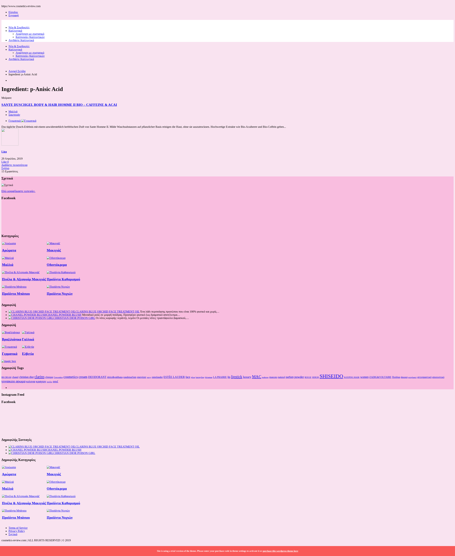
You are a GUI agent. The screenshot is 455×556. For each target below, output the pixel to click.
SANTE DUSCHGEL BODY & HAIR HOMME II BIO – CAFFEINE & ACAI (59, 105)
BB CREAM (6, 377)
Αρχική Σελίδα (17, 71)
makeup (265, 377)
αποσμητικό (438, 377)
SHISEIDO (331, 376)
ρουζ (55, 381)
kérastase (208, 377)
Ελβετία (28, 354)
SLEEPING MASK (352, 377)
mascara (273, 377)
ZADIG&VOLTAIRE (380, 377)
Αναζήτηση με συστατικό (30, 33)
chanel (15, 377)
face (188, 377)
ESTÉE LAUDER (174, 377)
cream (83, 377)
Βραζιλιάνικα (11, 339)
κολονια (30, 381)
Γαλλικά (28, 339)
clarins (39, 377)
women (364, 377)
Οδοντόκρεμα (57, 265)
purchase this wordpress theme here (280, 551)
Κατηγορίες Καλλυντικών (30, 37)
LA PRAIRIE (220, 377)
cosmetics (70, 377)
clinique (49, 377)
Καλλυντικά (15, 30)
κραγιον (41, 381)
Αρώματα (9, 250)
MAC (256, 376)
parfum (290, 377)
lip (229, 377)
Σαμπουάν (14, 114)
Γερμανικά (9, 354)
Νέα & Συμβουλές (19, 27)
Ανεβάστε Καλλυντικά (21, 40)
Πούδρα (396, 377)
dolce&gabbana (115, 377)
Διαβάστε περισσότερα (14, 164)
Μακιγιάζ (54, 250)
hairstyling (200, 377)
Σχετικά (13, 534)
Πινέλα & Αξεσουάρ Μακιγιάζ (24, 279)
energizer (141, 377)
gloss (193, 377)
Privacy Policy (17, 531)
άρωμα (404, 377)
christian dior (26, 377)
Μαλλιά (13, 111)
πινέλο (49, 382)
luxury (247, 377)
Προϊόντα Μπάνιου (16, 294)
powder (299, 377)
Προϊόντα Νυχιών (60, 294)
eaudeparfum (129, 377)
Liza (4, 151)
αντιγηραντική (424, 377)
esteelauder (157, 377)
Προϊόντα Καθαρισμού (63, 279)
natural (281, 377)
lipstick (236, 377)
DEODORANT (97, 377)
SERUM (315, 377)
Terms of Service (18, 527)
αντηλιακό (412, 377)
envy (149, 377)
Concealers (58, 377)
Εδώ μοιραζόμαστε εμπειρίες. (18, 191)
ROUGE (308, 377)
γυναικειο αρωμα (13, 381)
